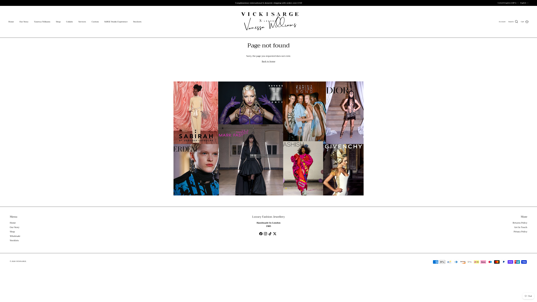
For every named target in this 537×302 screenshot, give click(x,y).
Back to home (268, 61)
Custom (95, 21)
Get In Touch (520, 227)
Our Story (23, 21)
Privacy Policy (520, 231)
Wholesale (15, 236)
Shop (58, 21)
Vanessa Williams (42, 21)
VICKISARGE (21, 261)
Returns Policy (520, 223)
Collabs (69, 21)
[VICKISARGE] (268, 22)
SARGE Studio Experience (116, 21)
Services (82, 21)
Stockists (137, 21)
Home (11, 21)
